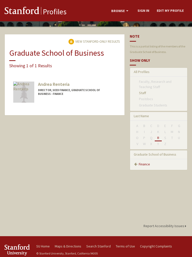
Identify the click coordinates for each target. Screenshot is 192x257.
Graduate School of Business (155, 154)
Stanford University (17, 250)
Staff (142, 93)
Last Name (141, 116)
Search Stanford (98, 246)
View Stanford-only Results (97, 41)
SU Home (43, 246)
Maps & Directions (68, 246)
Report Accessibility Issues (164, 226)
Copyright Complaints (156, 246)
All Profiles (142, 72)
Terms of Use (125, 246)
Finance (144, 164)
